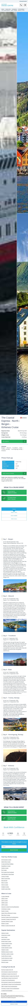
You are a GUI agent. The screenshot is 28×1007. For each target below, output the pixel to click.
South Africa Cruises (6, 956)
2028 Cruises (4, 902)
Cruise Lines (8, 9)
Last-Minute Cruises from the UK (9, 978)
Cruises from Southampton (8, 980)
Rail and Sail (4, 880)
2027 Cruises (4, 900)
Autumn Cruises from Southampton (10, 907)
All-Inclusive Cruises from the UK (9, 972)
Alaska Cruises (5, 933)
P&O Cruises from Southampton (9, 986)
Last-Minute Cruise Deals (7, 874)
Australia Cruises (5, 939)
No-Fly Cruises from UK (7, 969)
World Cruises (4, 962)
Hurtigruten (14, 9)
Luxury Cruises (5, 876)
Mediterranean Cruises (7, 952)
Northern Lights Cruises (7, 954)
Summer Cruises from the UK (8, 919)
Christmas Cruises (5, 909)
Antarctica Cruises (5, 935)
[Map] (14, 528)
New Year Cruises (5, 915)
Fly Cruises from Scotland (7, 872)
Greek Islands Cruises (6, 947)
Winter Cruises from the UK (8, 925)
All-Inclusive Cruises (6, 859)
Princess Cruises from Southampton (10, 988)
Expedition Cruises (5, 866)
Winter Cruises (5, 923)
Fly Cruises (4, 870)
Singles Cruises (5, 887)
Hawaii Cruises (5, 949)
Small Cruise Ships (5, 889)
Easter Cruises (4, 911)
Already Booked (23, 1)
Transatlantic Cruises (6, 960)
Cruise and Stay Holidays (7, 864)
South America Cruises (6, 958)
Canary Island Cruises (6, 943)
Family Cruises (4, 868)
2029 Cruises (4, 904)
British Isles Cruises (6, 941)
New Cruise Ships (5, 878)
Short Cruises (4, 884)
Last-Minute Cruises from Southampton (11, 984)
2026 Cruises (4, 898)
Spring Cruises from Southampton (9, 917)
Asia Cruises (4, 937)
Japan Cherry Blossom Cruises (8, 913)
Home (2, 9)
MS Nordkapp (21, 9)
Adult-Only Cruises (5, 862)
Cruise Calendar (5, 896)
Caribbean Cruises (5, 945)
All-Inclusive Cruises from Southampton (11, 982)
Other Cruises (14, 518)
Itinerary (14, 509)
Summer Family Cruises (7, 921)
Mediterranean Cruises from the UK (10, 976)
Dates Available (14, 515)
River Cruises (4, 882)
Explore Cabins (14, 512)
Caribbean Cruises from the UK (9, 974)
